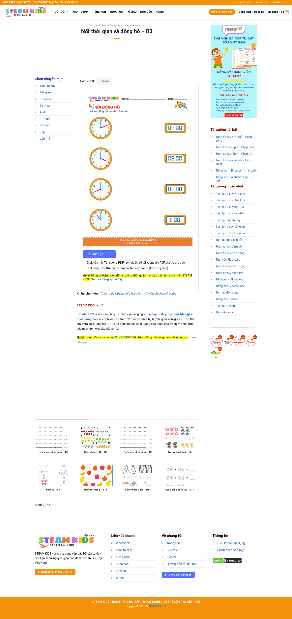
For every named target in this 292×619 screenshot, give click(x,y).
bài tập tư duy (156, 314)
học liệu (173, 314)
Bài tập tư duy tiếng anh (231, 226)
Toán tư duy (138, 25)
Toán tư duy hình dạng (230, 253)
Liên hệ (172, 557)
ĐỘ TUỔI (60, 11)
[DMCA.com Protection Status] (227, 560)
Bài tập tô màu (225, 306)
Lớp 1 (91, 25)
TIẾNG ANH (99, 11)
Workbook (123, 543)
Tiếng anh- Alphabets (229, 279)
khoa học (137, 293)
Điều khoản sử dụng (231, 543)
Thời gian (122, 25)
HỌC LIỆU (146, 11)
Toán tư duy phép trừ (229, 273)
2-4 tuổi (45, 119)
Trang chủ (173, 543)
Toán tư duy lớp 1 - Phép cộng (235, 147)
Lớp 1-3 (45, 132)
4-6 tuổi (45, 125)
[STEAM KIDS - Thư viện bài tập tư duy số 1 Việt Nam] (26, 12)
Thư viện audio (225, 312)
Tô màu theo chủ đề (229, 240)
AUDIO (160, 11)
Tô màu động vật (227, 292)
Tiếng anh (46, 92)
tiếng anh (123, 293)
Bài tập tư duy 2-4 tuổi (230, 194)
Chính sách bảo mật (231, 550)
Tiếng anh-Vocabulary (230, 286)
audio (172, 293)
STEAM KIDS (85, 314)
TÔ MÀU (131, 11)
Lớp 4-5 (45, 138)
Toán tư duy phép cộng (231, 266)
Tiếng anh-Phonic (227, 299)
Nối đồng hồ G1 (105, 25)
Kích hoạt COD (281, 2)
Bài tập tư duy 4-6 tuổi (230, 200)
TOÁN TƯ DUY (80, 11)
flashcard (161, 293)
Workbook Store (242, 2)
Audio (43, 112)
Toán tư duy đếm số (229, 246)
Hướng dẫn (262, 2)
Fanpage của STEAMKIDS (115, 337)
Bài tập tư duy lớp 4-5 (230, 213)
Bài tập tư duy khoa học (231, 233)
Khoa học (46, 99)
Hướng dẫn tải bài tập (182, 564)
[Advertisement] (116, 60)
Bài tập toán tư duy (228, 220)
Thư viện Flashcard (228, 259)
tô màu (149, 293)
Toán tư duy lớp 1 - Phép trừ (234, 153)
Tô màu (45, 105)
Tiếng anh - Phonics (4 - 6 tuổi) (236, 170)
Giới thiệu (173, 550)
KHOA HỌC (116, 11)
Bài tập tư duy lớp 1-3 (230, 207)
